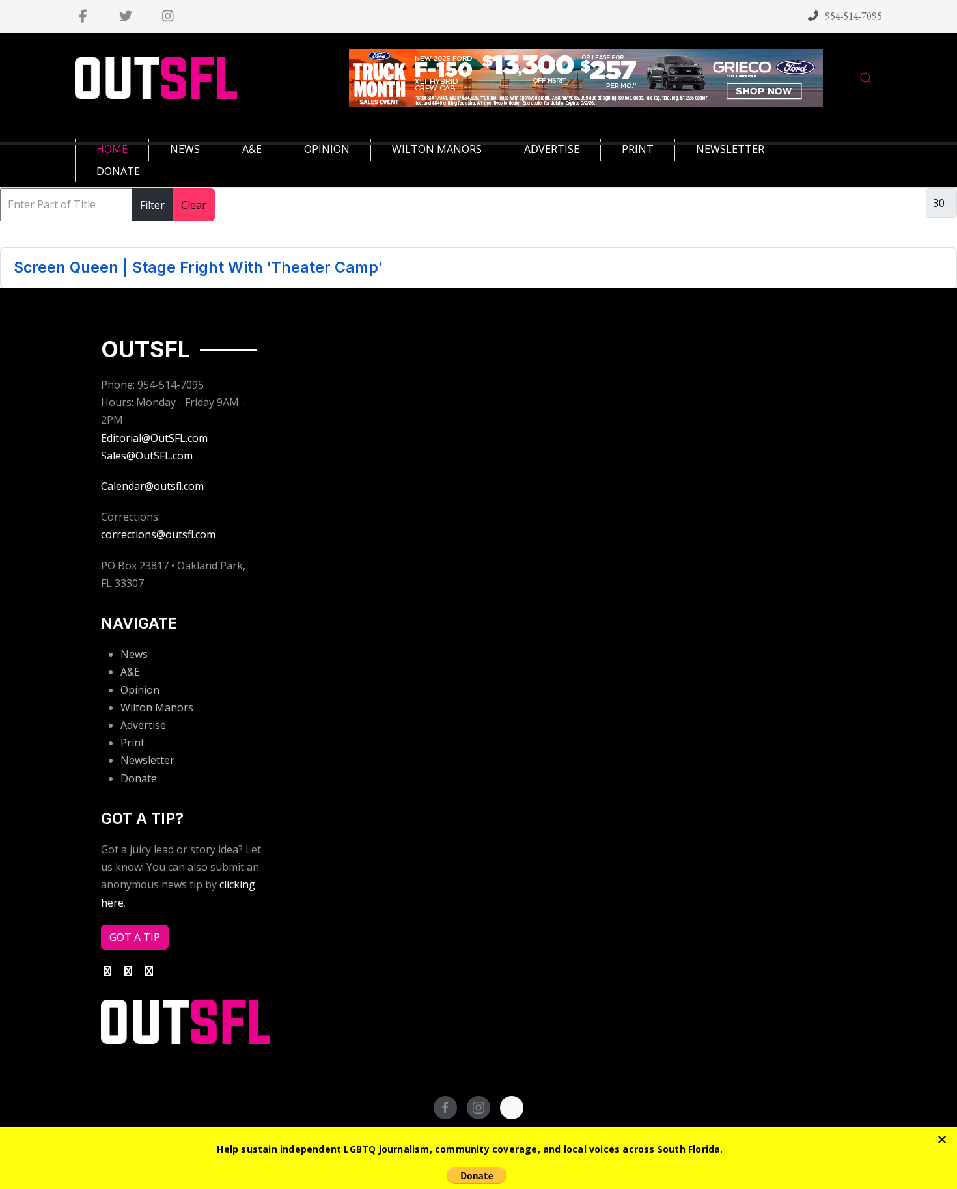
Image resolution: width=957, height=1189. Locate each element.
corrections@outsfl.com (158, 534)
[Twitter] (125, 16)
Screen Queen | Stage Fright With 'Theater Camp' (198, 267)
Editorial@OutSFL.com (154, 438)
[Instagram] (168, 16)
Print (132, 742)
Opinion (140, 690)
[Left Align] (942, 1139)
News (134, 654)
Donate (138, 778)
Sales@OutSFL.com (147, 455)
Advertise (143, 725)
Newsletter (147, 760)
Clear (193, 205)
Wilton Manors (156, 707)
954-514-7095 (853, 16)
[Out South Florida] (156, 78)
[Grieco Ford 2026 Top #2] (586, 76)
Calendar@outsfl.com (152, 486)
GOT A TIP (134, 937)
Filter (152, 205)
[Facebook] (83, 16)
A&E (130, 671)
